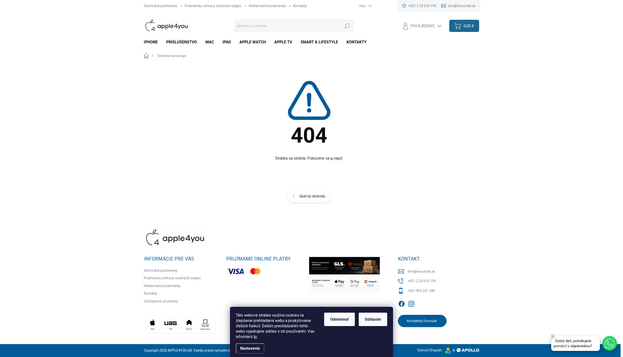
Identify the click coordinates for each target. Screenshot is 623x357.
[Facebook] (401, 303)
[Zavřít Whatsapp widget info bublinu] (552, 336)
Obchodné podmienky (160, 6)
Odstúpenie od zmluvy (161, 301)
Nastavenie (250, 348)
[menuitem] (152, 42)
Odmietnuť (339, 319)
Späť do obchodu (312, 196)
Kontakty (300, 6)
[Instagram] (411, 303)
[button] (609, 343)
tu (255, 336)
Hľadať (347, 26)
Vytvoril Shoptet (429, 350)
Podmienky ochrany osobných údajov (213, 6)
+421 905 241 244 (421, 291)
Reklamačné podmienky (267, 6)
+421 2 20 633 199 (422, 281)
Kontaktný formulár (422, 321)
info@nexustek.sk (421, 271)
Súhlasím (373, 319)
